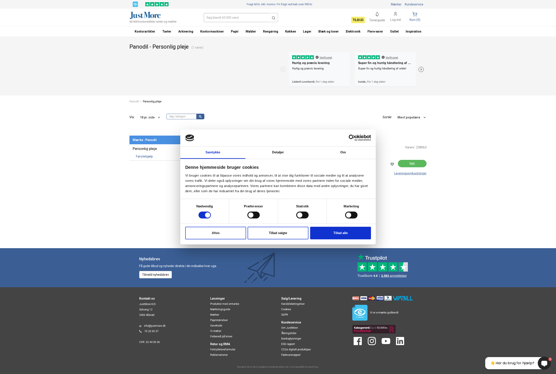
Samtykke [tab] (212, 152)
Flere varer (375, 31)
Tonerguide (377, 20)
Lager (307, 31)
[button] (273, 17)
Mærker (396, 4)
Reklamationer (219, 354)
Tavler (166, 31)
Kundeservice (414, 4)
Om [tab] (343, 152)
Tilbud (358, 20)
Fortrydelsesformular (222, 349)
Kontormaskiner (212, 31)
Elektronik (353, 31)
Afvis (216, 233)
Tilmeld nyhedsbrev (155, 274)
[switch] (253, 215)
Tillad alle (340, 233)
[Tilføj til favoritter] (392, 164)
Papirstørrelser (219, 320)
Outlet (394, 31)
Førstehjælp (144, 156)
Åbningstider (288, 333)
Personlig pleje (145, 148)
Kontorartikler (145, 31)
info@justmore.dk (154, 325)
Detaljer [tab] (278, 152)
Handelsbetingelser (293, 303)
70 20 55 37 (151, 331)
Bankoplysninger (291, 338)
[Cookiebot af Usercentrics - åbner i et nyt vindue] (352, 138)
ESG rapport (288, 344)
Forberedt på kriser (221, 336)
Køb (412, 163)
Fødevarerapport (291, 354)
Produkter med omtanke (224, 303)
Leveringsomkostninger (410, 173)
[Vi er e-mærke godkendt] (135, 4)
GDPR (284, 314)
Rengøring (270, 31)
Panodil (134, 101)
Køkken (290, 31)
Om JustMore (289, 327)
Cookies (286, 309)
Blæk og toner (328, 31)
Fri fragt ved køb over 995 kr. (280, 4)
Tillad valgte (278, 233)
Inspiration (413, 31)
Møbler (251, 31)
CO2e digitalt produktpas (296, 349)
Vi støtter (215, 331)
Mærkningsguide (220, 309)
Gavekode (216, 325)
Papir (235, 31)
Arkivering (185, 31)
